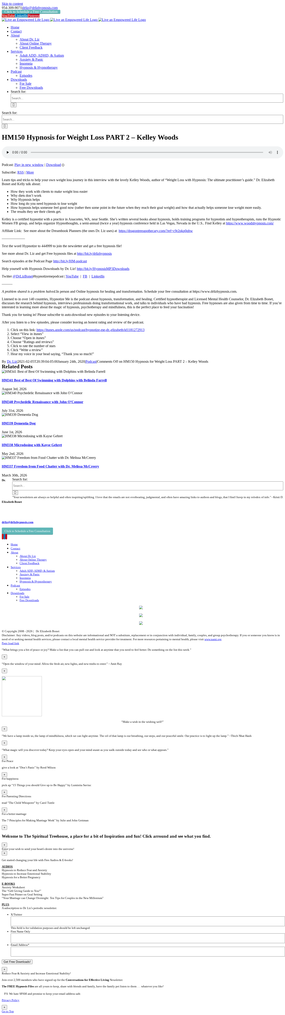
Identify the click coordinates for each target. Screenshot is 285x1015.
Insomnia (25, 578)
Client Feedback (29, 563)
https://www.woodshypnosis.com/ (250, 223)
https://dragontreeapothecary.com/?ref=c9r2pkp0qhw (156, 231)
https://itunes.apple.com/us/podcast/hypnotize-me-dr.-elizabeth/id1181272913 (91, 330)
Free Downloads (29, 600)
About (14, 552)
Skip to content (12, 4)
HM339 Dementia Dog (19, 423)
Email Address (20, 945)
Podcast (91, 361)
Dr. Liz (12, 361)
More (30, 172)
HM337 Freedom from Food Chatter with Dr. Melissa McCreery (50, 466)
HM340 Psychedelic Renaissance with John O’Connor (42, 402)
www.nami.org (213, 639)
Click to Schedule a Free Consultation (31, 12)
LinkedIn (98, 276)
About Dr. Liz (28, 556)
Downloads (17, 593)
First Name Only (20, 931)
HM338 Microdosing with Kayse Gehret (32, 445)
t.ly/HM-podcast (75, 261)
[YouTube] (3, 536)
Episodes (25, 589)
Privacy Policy (10, 1000)
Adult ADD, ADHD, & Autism (37, 570)
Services (16, 567)
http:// (81, 253)
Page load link (10, 643)
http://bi (58, 261)
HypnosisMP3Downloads (111, 269)
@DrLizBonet (23, 276)
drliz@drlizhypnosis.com (40, 8)
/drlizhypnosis (102, 253)
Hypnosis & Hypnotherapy (36, 581)
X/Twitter (16, 914)
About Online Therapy (33, 559)
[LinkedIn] (4, 536)
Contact (15, 548)
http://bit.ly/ (85, 269)
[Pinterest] (6, 536)
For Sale (24, 596)
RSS (20, 172)
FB (85, 276)
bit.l (87, 253)
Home (14, 544)
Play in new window (29, 165)
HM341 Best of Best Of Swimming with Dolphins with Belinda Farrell (54, 380)
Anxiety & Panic (30, 574)
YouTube (72, 276)
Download (53, 165)
